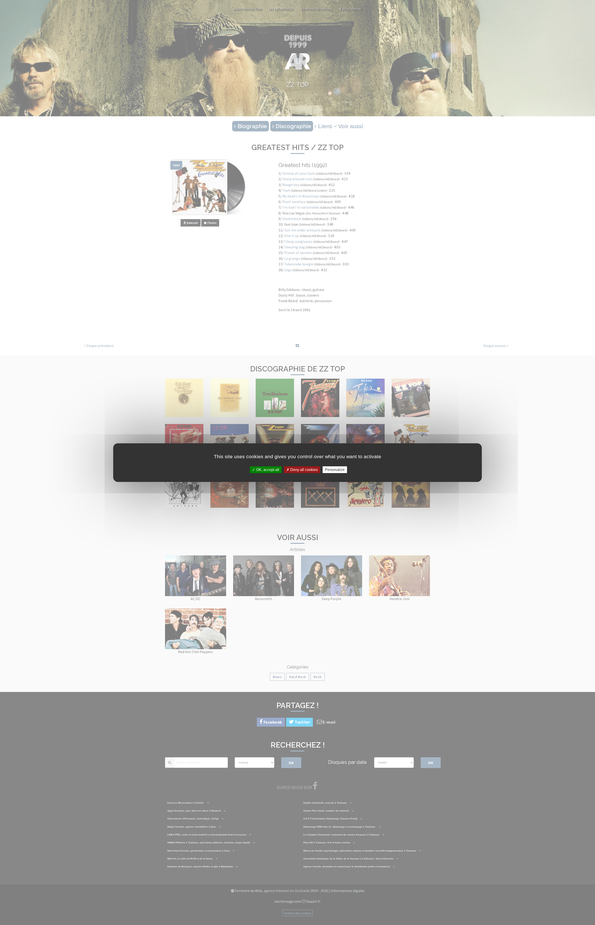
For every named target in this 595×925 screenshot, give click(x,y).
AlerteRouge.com (248, 9)
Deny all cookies (303, 469)
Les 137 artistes (281, 9)
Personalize (335, 469)
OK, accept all (267, 469)
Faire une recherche (317, 9)
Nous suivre (351, 9)
